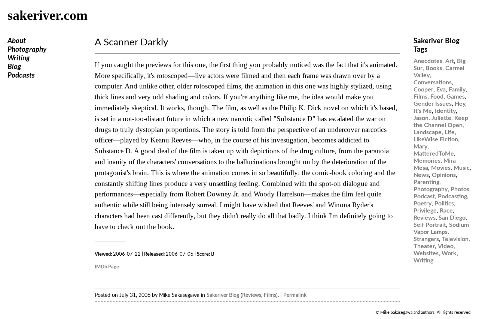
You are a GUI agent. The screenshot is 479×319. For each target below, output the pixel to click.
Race (446, 211)
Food (436, 97)
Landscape (428, 132)
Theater (424, 246)
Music (462, 168)
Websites (426, 253)
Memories (427, 161)
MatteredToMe (434, 154)
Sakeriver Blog (223, 295)
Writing (18, 58)
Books (433, 68)
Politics (444, 204)
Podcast (424, 196)
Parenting (426, 182)
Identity (445, 111)
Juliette (441, 118)
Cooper (423, 90)
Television (455, 239)
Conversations (433, 82)
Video (446, 246)
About (16, 41)
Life (450, 132)
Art (449, 61)
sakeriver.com (47, 15)
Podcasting (452, 196)
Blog (14, 66)
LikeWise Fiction (436, 139)
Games (455, 97)
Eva (441, 90)
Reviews (251, 295)
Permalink (294, 295)
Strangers (426, 239)
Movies (441, 168)
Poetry (422, 204)
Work (449, 253)
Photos (460, 189)
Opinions (444, 175)
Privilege (425, 211)
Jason (421, 118)
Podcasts (21, 75)
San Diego (452, 218)
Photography (26, 49)
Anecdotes (428, 61)
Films (270, 295)
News (421, 175)
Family (457, 90)
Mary (420, 147)
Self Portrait (430, 225)
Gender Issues (433, 104)
